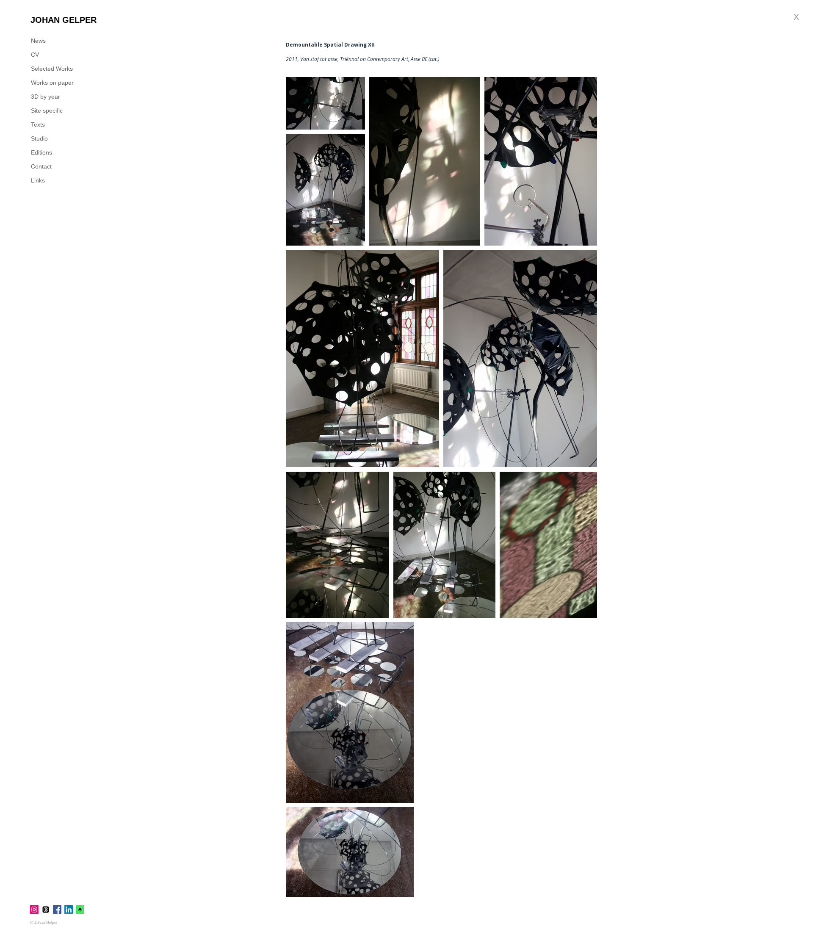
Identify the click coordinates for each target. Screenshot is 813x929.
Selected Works (52, 68)
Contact (41, 166)
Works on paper (52, 82)
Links (38, 180)
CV (35, 54)
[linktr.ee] (80, 909)
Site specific (47, 110)
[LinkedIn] (68, 909)
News (38, 40)
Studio (39, 138)
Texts (38, 124)
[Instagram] (34, 909)
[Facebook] (57, 909)
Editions (41, 152)
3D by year (45, 96)
